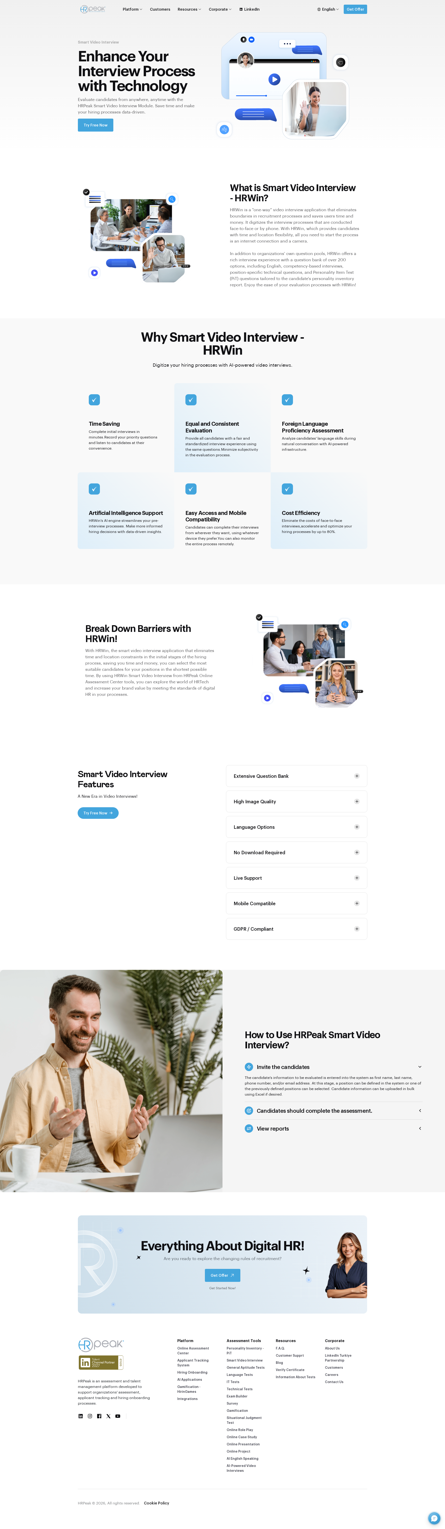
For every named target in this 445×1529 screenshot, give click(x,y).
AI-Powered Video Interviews (241, 1468)
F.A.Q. (280, 1348)
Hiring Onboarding (192, 1372)
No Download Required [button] (259, 852)
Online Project (238, 1451)
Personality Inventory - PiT (245, 1350)
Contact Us (334, 1382)
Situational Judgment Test (244, 1420)
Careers (331, 1375)
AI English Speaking (242, 1458)
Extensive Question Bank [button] (261, 776)
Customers (160, 9)
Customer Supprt (290, 1355)
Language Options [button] (254, 827)
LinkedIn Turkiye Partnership (338, 1357)
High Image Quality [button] (255, 801)
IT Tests (233, 1382)
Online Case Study (242, 1437)
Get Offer (355, 9)
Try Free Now (96, 125)
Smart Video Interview (245, 1360)
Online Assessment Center (193, 1350)
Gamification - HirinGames (188, 1389)
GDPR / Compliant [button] (253, 929)
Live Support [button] (248, 878)
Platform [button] (131, 9)
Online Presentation (243, 1444)
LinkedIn (252, 9)
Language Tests (240, 1375)
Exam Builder (237, 1396)
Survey (232, 1403)
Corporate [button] (218, 9)
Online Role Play (240, 1430)
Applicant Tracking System (193, 1362)
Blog (279, 1363)
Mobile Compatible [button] (255, 903)
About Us (332, 1348)
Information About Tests (295, 1377)
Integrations (187, 1399)
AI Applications (189, 1379)
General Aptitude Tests (246, 1367)
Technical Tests (240, 1389)
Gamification (237, 1410)
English (328, 9)
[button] (334, 1067)
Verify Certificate (290, 1370)
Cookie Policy (156, 1503)
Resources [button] (187, 9)
